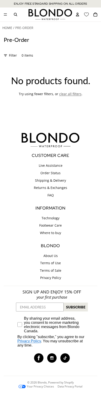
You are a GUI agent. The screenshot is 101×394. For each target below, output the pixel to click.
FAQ (50, 195)
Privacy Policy (50, 277)
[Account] (77, 14)
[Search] (15, 14)
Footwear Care (50, 225)
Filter (13, 55)
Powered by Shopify (61, 382)
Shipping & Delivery (50, 180)
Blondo (42, 382)
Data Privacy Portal (70, 386)
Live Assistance (50, 165)
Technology (50, 218)
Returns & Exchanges (50, 187)
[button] (38, 358)
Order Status (50, 173)
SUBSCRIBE (75, 307)
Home (7, 27)
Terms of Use (50, 263)
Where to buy (50, 233)
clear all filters (70, 94)
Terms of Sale (50, 270)
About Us (50, 255)
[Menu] (5, 14)
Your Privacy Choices (40, 386)
